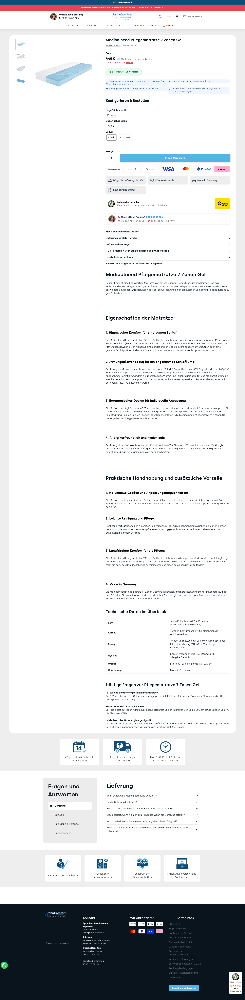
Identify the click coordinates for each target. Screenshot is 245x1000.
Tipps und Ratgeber (180, 928)
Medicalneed (113, 45)
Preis (108, 53)
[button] (20, 44)
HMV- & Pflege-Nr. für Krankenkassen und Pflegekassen (137, 250)
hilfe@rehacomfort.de (94, 932)
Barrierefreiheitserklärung (183, 972)
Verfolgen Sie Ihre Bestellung (138, 26)
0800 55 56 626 (154, 217)
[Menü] (240, 973)
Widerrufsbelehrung (180, 946)
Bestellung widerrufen (184, 988)
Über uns (92, 26)
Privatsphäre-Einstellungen (57, 943)
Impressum (175, 977)
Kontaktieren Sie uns (180, 933)
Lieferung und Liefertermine (121, 238)
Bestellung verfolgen (180, 937)
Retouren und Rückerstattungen (179, 953)
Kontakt (109, 26)
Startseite (174, 924)
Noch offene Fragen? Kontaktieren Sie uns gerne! (134, 263)
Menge (109, 151)
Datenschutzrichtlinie (181, 942)
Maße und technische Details (122, 231)
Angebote (171, 26)
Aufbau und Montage (117, 244)
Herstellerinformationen (120, 257)
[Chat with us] (4, 965)
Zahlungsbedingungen (181, 968)
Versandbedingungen (181, 959)
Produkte (73, 26)
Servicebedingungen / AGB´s (185, 963)
